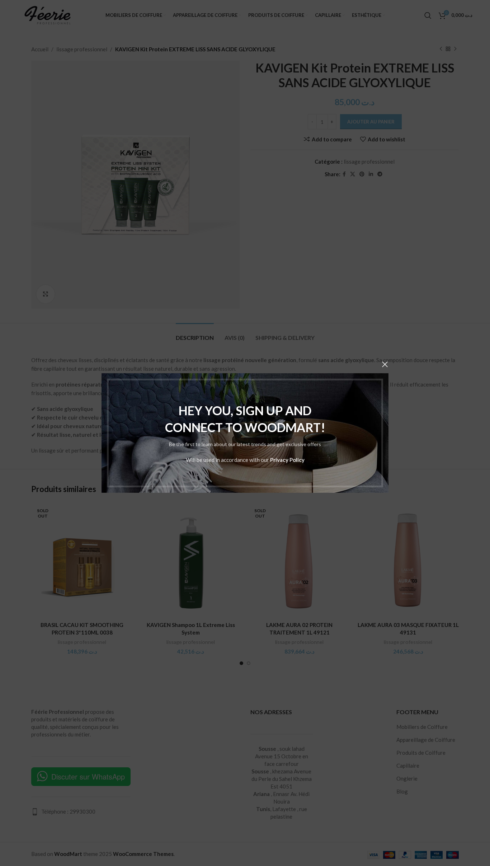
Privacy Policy (287, 460)
